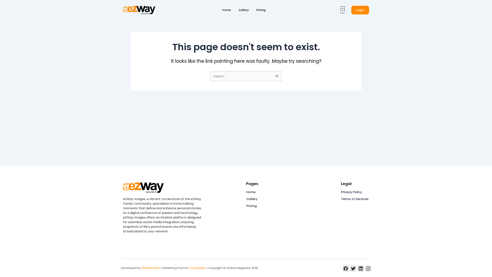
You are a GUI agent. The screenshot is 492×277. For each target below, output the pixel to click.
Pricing (261, 10)
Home (227, 10)
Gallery (244, 10)
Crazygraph (197, 268)
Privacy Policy (351, 192)
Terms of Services (355, 199)
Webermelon (151, 268)
